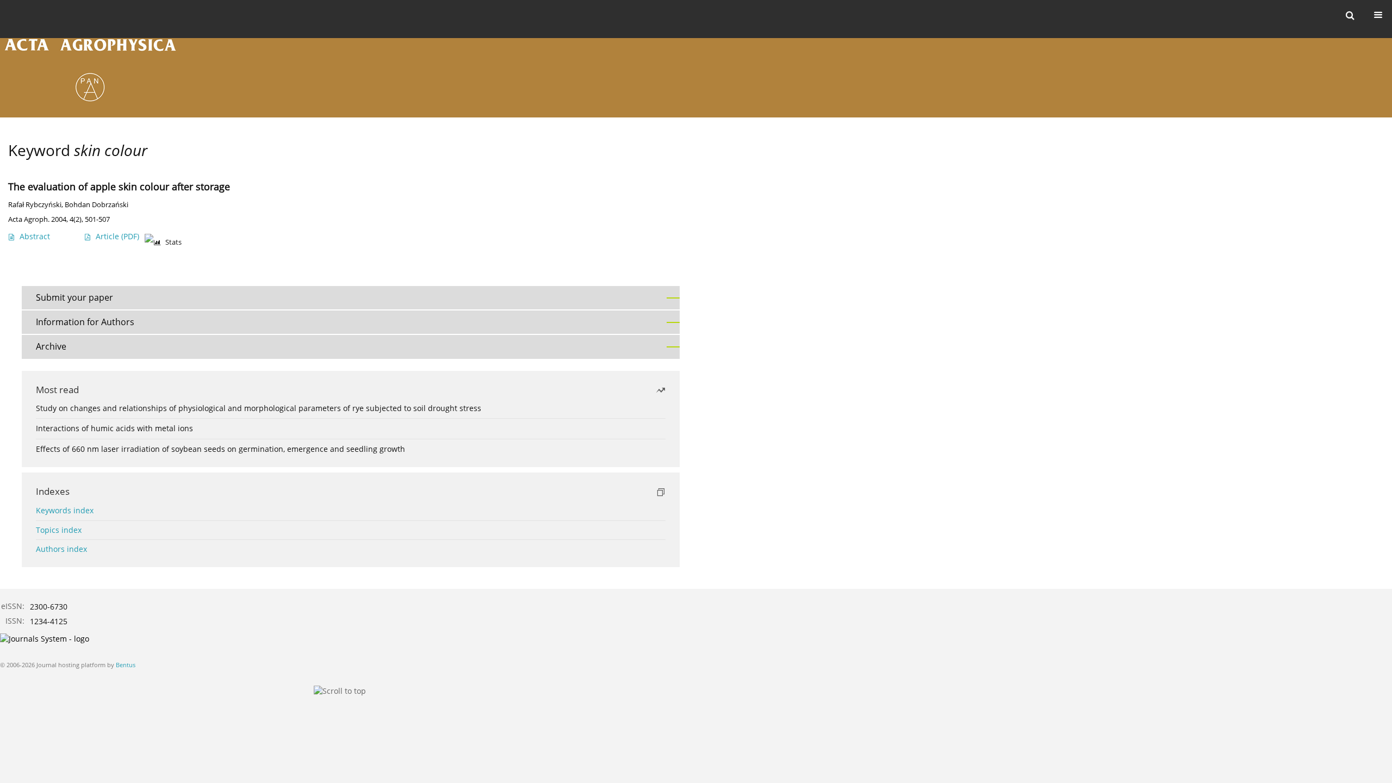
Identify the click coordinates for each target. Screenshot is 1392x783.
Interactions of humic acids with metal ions (114, 428)
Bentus (125, 665)
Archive (51, 346)
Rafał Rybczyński (34, 204)
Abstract (35, 236)
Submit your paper (74, 297)
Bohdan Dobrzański (96, 204)
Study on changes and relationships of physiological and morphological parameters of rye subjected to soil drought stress (258, 408)
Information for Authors (85, 322)
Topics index (59, 530)
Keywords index (65, 510)
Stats (173, 242)
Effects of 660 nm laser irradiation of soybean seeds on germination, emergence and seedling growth (220, 449)
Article (117, 236)
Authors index (61, 549)
